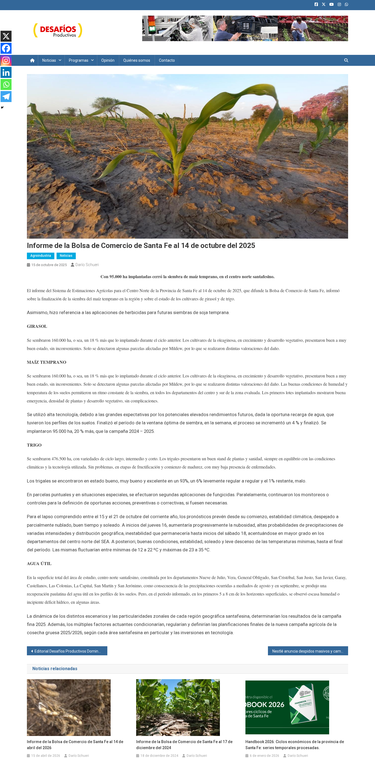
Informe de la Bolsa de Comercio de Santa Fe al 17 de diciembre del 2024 (184, 745)
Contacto (167, 60)
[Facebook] (6, 48)
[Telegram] (6, 96)
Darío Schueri (87, 265)
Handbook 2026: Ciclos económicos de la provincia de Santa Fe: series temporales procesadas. (294, 745)
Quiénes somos (136, 60)
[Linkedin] (6, 72)
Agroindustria (40, 256)
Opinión (107, 60)
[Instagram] (6, 60)
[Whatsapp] (6, 84)
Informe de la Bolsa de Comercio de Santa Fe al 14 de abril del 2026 (75, 745)
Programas (78, 60)
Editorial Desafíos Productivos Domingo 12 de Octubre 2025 (71, 651)
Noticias (49, 60)
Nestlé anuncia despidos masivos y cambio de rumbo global (310, 651)
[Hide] (2, 107)
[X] (6, 36)
